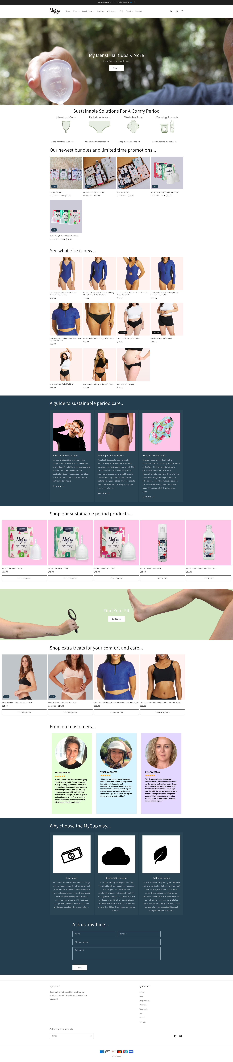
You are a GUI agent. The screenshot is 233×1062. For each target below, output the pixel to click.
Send (80, 967)
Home (141, 992)
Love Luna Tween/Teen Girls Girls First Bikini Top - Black (160, 703)
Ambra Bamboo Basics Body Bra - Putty (62, 703)
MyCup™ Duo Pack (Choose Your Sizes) (164, 192)
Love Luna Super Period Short (161, 339)
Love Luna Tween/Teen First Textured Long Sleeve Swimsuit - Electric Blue (98, 294)
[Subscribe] (90, 1036)
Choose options (24, 578)
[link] (72, 773)
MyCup (119, 1056)
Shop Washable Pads (128, 141)
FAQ (140, 1013)
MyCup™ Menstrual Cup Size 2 (104, 568)
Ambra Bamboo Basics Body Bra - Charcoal (17, 703)
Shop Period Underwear (95, 141)
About (141, 1018)
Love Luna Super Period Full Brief (62, 384)
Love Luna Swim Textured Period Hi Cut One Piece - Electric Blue (132, 294)
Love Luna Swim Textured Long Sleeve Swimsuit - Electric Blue (164, 294)
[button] (76, 11)
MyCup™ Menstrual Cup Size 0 (12, 568)
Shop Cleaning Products (162, 141)
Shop (141, 996)
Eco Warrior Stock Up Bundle (93, 192)
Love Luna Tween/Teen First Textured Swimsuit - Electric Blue (63, 294)
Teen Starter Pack (123, 192)
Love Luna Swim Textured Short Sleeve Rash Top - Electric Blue (65, 340)
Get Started (116, 619)
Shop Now (57, 486)
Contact (142, 1022)
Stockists (142, 1005)
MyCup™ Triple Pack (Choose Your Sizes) (64, 236)
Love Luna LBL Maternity (126, 384)
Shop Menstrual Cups (61, 141)
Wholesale (143, 1009)
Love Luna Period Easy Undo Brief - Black (98, 384)
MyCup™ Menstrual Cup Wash (150, 568)
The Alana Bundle (56, 192)
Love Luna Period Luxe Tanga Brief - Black (98, 339)
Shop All (116, 68)
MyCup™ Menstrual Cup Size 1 (58, 568)
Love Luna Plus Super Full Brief (128, 339)
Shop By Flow (144, 1000)
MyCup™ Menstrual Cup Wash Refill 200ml (201, 568)
